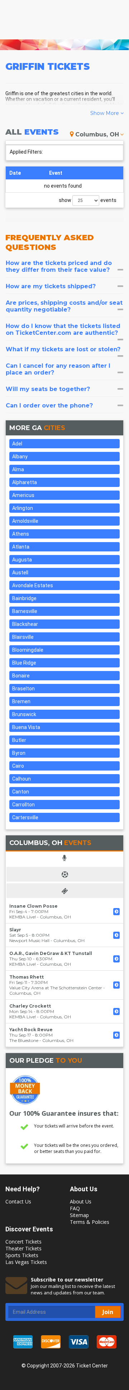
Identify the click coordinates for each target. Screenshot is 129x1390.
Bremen (21, 701)
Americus (23, 495)
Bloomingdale (27, 650)
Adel (17, 444)
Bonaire (21, 676)
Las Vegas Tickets (26, 1262)
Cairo (18, 766)
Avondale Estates (32, 585)
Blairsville (23, 637)
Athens (20, 534)
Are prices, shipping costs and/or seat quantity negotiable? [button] (64, 306)
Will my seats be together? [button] (48, 389)
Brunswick (24, 714)
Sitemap (79, 1215)
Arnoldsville (25, 521)
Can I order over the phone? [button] (49, 405)
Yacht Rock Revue (31, 1029)
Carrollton (23, 804)
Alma (18, 469)
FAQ (75, 1208)
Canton (20, 792)
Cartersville (25, 817)
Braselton (23, 688)
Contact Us (18, 1201)
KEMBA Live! (22, 917)
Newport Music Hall (29, 940)
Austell (20, 572)
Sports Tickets (21, 1255)
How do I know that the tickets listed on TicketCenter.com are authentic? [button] (63, 329)
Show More (105, 113)
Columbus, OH (97, 134)
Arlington (22, 508)
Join (107, 1312)
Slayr (15, 929)
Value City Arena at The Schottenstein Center (55, 987)
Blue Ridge (24, 663)
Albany (20, 456)
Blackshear (25, 624)
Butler (19, 740)
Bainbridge (24, 598)
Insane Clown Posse (33, 906)
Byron (18, 753)
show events (87, 200)
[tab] (64, 266)
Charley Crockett (30, 1006)
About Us (80, 1201)
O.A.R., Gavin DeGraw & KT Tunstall (50, 953)
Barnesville (24, 611)
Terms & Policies (89, 1221)
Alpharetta (24, 482)
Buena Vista (26, 727)
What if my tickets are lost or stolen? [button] (63, 349)
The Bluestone (23, 1040)
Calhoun (21, 779)
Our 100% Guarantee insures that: (64, 1113)
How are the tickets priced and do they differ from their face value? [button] (59, 266)
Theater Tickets (23, 1248)
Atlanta (20, 547)
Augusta (22, 560)
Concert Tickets (23, 1241)
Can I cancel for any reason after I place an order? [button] (58, 369)
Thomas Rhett (26, 977)
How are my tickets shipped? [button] (51, 286)
